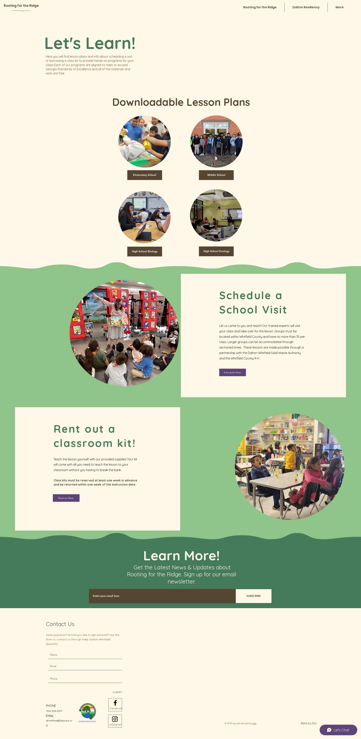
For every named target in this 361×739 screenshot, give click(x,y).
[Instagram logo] (115, 719)
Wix (254, 723)
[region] (144, 140)
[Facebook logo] (115, 703)
